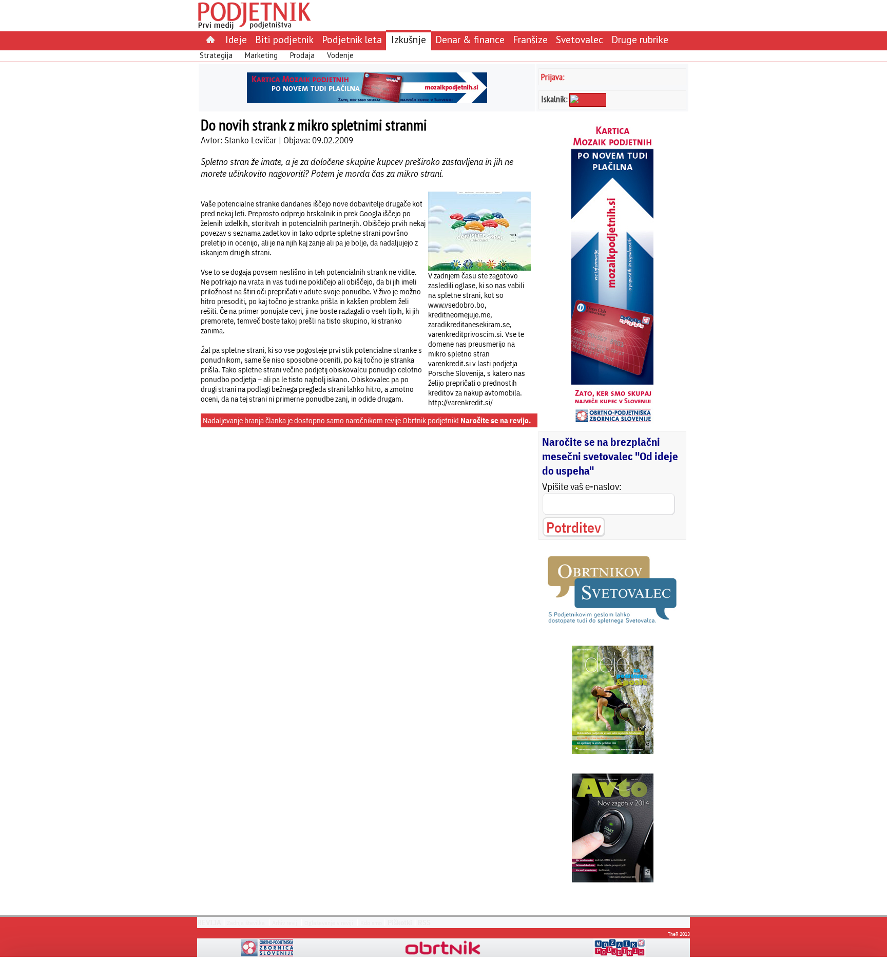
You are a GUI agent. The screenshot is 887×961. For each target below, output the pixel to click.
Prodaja (302, 55)
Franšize (530, 39)
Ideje (236, 39)
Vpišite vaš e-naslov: (582, 486)
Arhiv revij (284, 923)
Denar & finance (470, 39)
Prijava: (553, 77)
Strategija (216, 55)
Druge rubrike (639, 39)
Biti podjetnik (284, 39)
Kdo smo (371, 923)
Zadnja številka (246, 923)
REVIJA (209, 922)
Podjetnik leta (352, 39)
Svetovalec (579, 39)
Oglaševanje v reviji (328, 923)
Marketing (261, 55)
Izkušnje (408, 39)
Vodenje (340, 55)
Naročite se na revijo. (495, 420)
